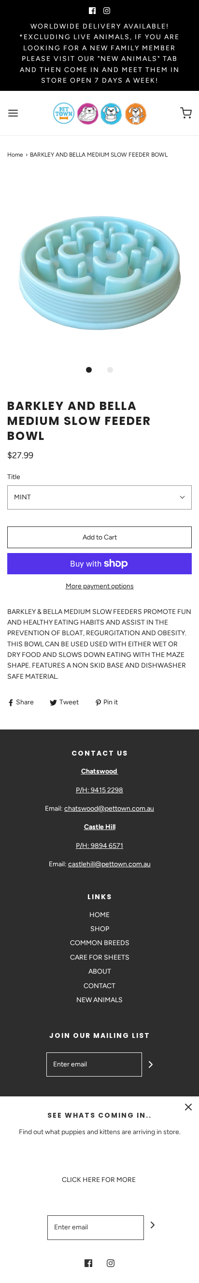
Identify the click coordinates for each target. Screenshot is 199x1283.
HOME (99, 915)
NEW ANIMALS (99, 1000)
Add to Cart (100, 537)
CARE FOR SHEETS (99, 957)
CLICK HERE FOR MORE (99, 1180)
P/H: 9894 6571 (99, 846)
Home (15, 154)
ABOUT (99, 971)
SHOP (99, 929)
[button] (99, 267)
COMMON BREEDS (99, 943)
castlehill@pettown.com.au (109, 864)
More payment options (100, 586)
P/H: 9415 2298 (99, 790)
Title (13, 477)
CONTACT (99, 986)
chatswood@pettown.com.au (109, 808)
